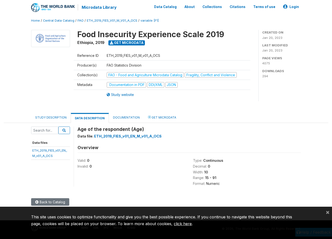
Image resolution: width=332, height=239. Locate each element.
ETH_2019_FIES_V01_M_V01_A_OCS (112, 20)
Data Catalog (165, 7)
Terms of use (264, 7)
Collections (212, 7)
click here (183, 223)
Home (35, 20)
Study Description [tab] (51, 117)
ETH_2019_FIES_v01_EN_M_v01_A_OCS (128, 136)
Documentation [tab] (126, 117)
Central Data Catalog (58, 20)
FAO (81, 20)
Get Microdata (128, 43)
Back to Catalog (52, 202)
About (189, 7)
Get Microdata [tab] (163, 117)
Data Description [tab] (90, 118)
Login (294, 7)
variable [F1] (149, 20)
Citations (237, 7)
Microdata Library (99, 7)
